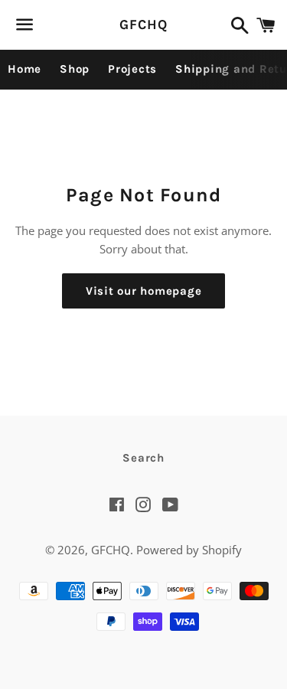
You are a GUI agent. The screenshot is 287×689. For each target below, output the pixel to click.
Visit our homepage (144, 291)
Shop (75, 69)
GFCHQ (143, 24)
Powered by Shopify (189, 549)
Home (24, 69)
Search (143, 458)
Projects (132, 69)
